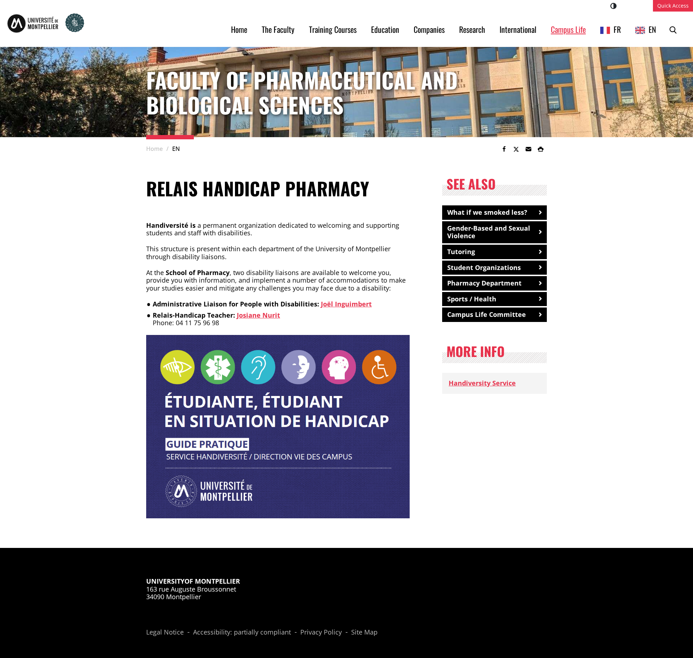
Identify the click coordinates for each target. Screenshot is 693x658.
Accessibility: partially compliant (242, 632)
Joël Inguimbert (346, 304)
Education (385, 29)
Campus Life (568, 29)
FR (617, 29)
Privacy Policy (321, 632)
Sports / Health (471, 299)
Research (472, 29)
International (518, 29)
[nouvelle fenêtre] (278, 426)
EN (652, 29)
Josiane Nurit (258, 315)
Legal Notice (165, 632)
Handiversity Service (482, 383)
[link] (504, 149)
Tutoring (461, 251)
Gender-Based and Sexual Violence (488, 232)
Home (239, 29)
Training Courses (333, 29)
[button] (528, 149)
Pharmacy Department (484, 283)
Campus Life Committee (486, 314)
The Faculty (278, 29)
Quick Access (673, 5)
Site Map (364, 632)
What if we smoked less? (487, 212)
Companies (429, 29)
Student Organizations (484, 267)
